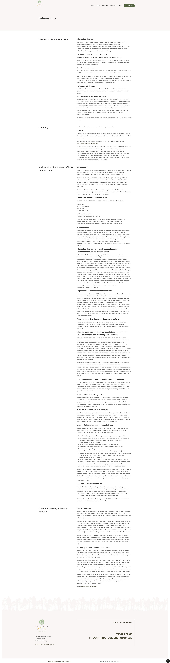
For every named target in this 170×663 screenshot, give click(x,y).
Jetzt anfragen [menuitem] (129, 5)
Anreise (115, 622)
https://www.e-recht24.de (89, 586)
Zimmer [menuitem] (98, 5)
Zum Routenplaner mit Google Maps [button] (45, 644)
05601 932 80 (124, 634)
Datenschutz (58, 661)
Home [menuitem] (92, 5)
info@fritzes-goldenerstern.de (110, 638)
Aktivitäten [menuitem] (105, 5)
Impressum (51, 661)
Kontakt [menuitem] (120, 5)
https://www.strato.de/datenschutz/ (88, 143)
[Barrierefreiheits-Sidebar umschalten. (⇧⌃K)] (168, 661)
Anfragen (129, 622)
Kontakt (122, 622)
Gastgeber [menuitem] (113, 5)
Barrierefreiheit (66, 661)
